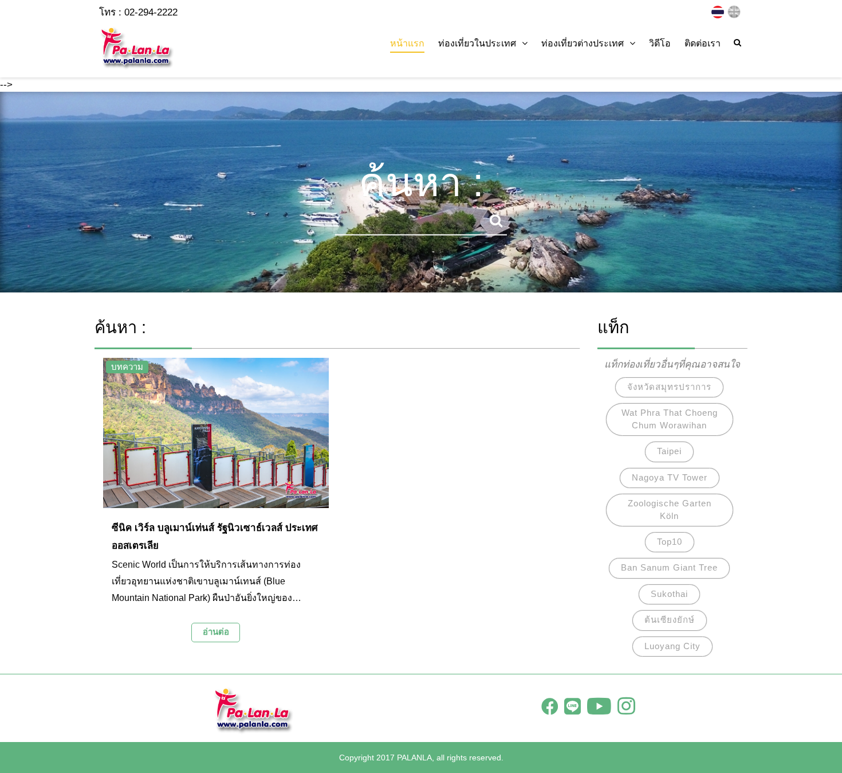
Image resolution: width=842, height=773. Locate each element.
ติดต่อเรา (702, 43)
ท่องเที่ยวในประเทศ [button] (477, 43)
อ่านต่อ (216, 632)
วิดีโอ (660, 43)
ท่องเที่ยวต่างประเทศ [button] (582, 43)
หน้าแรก (407, 43)
